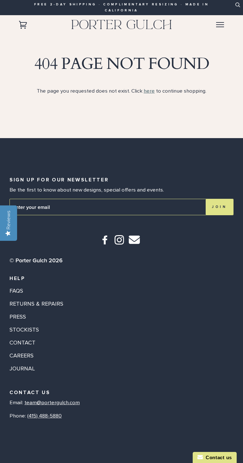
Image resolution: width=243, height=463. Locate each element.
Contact (22, 342)
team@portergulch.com (52, 402)
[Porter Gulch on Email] (134, 244)
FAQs (16, 290)
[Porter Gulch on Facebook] (105, 243)
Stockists (24, 329)
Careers (21, 355)
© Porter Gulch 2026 (36, 260)
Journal (22, 368)
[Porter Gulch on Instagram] (119, 243)
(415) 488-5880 (44, 416)
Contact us (217, 457)
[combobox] (237, 7)
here (149, 91)
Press (17, 316)
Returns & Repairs (36, 303)
